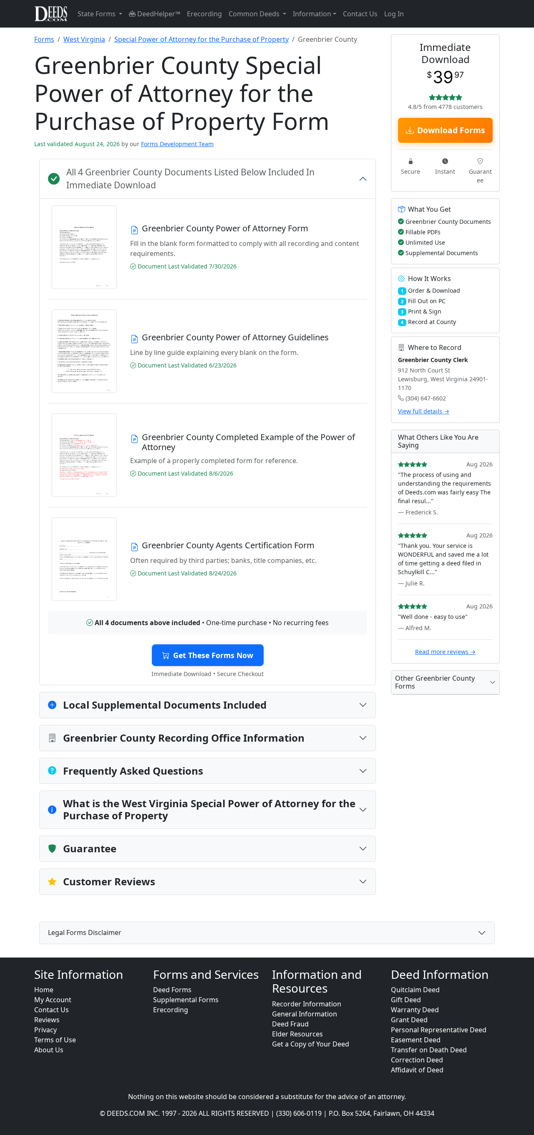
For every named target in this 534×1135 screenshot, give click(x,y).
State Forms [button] (97, 13)
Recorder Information (306, 1003)
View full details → (423, 411)
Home (43, 989)
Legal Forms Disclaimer (84, 932)
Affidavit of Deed (417, 1069)
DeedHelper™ (158, 13)
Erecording (204, 13)
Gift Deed (406, 999)
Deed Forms (172, 989)
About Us (48, 1049)
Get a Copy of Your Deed (310, 1044)
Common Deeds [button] (255, 13)
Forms (44, 39)
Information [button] (312, 13)
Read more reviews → (445, 652)
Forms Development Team (177, 144)
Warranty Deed (415, 1009)
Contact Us (360, 13)
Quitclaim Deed (415, 989)
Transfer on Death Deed (429, 1049)
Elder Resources (297, 1034)
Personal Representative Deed (438, 1029)
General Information (304, 1013)
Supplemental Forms (186, 999)
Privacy (45, 1029)
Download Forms (451, 130)
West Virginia (84, 39)
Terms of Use (55, 1039)
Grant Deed (409, 1019)
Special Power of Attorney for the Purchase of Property (201, 39)
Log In (394, 13)
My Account (52, 999)
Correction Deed (417, 1059)
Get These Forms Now (213, 655)
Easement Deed (416, 1039)
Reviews (47, 1019)
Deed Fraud (290, 1024)
